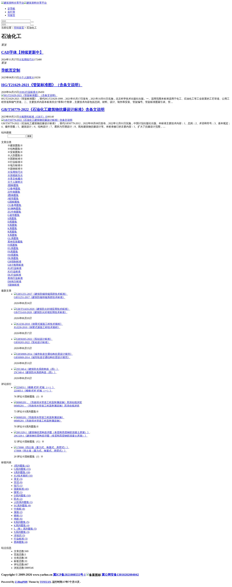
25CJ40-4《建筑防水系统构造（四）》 (35, 372)
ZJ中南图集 (14, 192)
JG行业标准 (14, 271)
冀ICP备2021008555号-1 (69, 574)
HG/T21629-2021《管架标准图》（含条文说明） (41, 85)
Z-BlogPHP (21, 582)
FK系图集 (13, 258)
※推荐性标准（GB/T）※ (33, 116)
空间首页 (19, 27)
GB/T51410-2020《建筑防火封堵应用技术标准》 (40, 312)
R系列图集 (21, 522)
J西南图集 (13, 195)
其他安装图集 (15, 241)
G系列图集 (22, 469)
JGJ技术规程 (23, 475)
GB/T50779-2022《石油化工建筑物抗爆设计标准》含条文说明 (52, 109)
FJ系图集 (13, 245)
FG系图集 (13, 248)
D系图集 (12, 221)
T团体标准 (13, 284)
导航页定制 (10, 70)
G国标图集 (14, 202)
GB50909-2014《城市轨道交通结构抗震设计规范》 (42, 357)
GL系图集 (13, 238)
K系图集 (12, 228)
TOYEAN (45, 582)
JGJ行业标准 (14, 268)
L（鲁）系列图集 (25, 528)
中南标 (19, 509)
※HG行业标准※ (28, 92)
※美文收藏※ (15, 178)
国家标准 (21, 489)
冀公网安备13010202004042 (120, 574)
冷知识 (19, 535)
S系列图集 (22, 472)
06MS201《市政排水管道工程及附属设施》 (38, 420)
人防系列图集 (23, 502)
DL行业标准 (14, 275)
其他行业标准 (15, 278)
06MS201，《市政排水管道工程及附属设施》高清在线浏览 (46, 405)
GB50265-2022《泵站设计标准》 (32, 342)
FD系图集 (13, 255)
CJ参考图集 (14, 188)
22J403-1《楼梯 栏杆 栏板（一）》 (33, 390)
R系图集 (12, 231)
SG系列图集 (22, 505)
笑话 (18, 482)
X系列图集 (21, 532)
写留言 (11, 15)
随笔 (18, 492)
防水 (18, 499)
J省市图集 (13, 198)
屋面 (18, 512)
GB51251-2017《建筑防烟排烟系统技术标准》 (39, 297)
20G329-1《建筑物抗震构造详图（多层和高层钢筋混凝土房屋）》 (50, 435)
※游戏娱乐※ (15, 175)
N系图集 (12, 225)
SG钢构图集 (14, 208)
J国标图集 (13, 185)
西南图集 (20, 542)
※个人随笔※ (26, 77)
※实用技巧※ (26, 59)
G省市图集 (14, 215)
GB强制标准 (14, 261)
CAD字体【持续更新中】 (22, 52)
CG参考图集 (14, 205)
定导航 (11, 8)
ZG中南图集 (14, 211)
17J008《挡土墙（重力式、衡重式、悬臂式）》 (40, 450)
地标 (18, 518)
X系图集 (12, 235)
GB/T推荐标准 (16, 265)
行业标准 (20, 538)
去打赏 (11, 12)
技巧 (18, 485)
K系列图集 (21, 525)
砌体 (18, 515)
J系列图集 (22, 465)
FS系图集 (13, 251)
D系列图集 (22, 495)
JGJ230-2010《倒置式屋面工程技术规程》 (37, 327)
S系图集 (12, 218)
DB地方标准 (14, 281)
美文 (18, 479)
